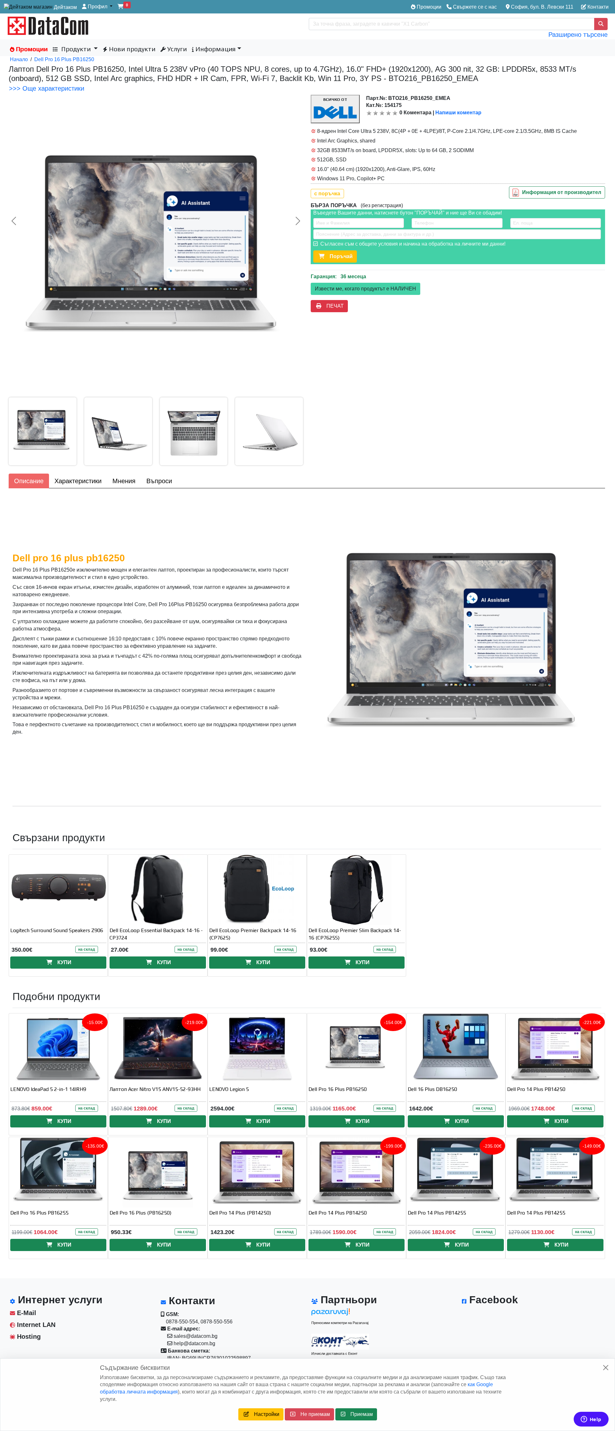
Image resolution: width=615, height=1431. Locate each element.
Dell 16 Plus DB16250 (432, 1089)
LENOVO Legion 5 (229, 1089)
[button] (97, 7)
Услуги (176, 49)
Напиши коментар (458, 112)
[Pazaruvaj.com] (340, 1313)
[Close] (606, 1367)
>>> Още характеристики (46, 88)
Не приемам (312, 1414)
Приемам (359, 1414)
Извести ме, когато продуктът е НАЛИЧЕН (365, 288)
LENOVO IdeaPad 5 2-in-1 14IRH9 (48, 1089)
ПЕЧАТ (332, 306)
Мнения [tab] (123, 480)
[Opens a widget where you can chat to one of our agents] (591, 1420)
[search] (601, 24)
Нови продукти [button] (131, 49)
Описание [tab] (29, 480)
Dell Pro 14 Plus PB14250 (536, 1089)
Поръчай (338, 256)
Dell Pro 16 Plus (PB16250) (140, 1213)
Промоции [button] (31, 49)
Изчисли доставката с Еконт (334, 1353)
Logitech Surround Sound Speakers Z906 (56, 930)
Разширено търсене (578, 34)
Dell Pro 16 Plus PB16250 (64, 59)
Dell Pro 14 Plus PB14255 (437, 1213)
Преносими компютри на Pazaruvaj (339, 1323)
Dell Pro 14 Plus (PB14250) (240, 1213)
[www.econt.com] (340, 1342)
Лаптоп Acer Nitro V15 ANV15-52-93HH (155, 1089)
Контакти (597, 7)
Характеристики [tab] (78, 480)
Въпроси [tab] (159, 480)
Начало (19, 59)
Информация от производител (561, 192)
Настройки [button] (264, 1414)
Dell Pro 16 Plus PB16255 (39, 1213)
